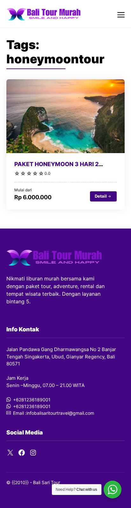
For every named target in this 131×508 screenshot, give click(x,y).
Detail (101, 196)
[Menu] (121, 14)
